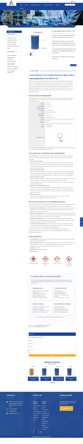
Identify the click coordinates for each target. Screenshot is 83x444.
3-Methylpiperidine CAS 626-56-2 (58, 378)
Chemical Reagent (11, 42)
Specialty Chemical (47, 5)
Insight (57, 5)
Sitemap (49, 436)
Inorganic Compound (12, 40)
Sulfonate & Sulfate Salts (13, 46)
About (26, 5)
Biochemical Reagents (12, 69)
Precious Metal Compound (10, 58)
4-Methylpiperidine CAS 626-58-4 (42, 325)
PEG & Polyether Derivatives (11, 71)
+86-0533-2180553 (13, 408)
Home (21, 5)
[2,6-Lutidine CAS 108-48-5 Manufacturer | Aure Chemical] (71, 371)
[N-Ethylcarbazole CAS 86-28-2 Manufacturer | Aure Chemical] (33, 371)
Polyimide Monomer (12, 55)
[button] (48, 54)
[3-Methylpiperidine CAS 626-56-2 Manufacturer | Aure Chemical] (58, 371)
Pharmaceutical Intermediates (11, 64)
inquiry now (66, 408)
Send (52, 355)
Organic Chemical (43, 20)
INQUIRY (74, 65)
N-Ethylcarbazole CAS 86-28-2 (39, 326)
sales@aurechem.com (24, 1)
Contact (22, 8)
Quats (8, 48)
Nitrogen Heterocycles (58, 20)
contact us (65, 317)
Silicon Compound (11, 44)
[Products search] (66, 7)
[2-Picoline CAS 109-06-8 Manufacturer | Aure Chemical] (45, 371)
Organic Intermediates (12, 66)
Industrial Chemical (35, 5)
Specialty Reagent (11, 61)
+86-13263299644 (13, 411)
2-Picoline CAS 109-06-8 (45, 378)
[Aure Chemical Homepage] (11, 3)
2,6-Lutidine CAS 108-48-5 (71, 378)
